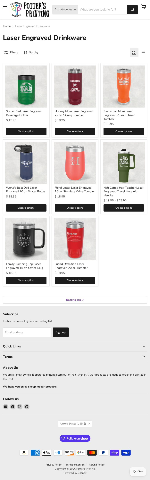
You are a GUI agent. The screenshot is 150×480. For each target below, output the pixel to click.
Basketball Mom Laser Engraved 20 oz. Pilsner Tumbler (119, 115)
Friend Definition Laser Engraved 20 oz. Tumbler (71, 266)
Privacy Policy (54, 465)
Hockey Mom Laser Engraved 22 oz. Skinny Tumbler (74, 113)
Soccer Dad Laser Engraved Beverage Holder (24, 113)
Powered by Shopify (75, 473)
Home (7, 26)
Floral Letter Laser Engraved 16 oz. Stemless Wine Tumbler (75, 190)
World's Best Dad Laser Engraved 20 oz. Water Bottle (25, 190)
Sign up (61, 332)
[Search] (132, 9)
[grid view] (134, 52)
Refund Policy (96, 465)
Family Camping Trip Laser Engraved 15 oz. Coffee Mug (24, 266)
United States (73, 423)
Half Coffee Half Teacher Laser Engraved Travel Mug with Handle (123, 191)
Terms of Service (75, 465)
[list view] (142, 52)
